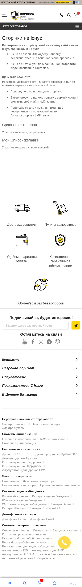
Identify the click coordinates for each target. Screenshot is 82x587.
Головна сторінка (22, 115)
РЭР (18, 454)
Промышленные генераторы (60, 485)
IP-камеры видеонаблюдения (22, 500)
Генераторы (10, 481)
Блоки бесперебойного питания (24, 542)
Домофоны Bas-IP (42, 519)
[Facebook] (33, 341)
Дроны (6, 454)
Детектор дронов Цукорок (19, 458)
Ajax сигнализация (52, 439)
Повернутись (19, 91)
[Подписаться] (75, 325)
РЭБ (28, 454)
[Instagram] (41, 341)
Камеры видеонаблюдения (50, 496)
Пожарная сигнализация (19, 443)
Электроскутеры (13, 428)
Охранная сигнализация (19, 439)
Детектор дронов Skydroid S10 (56, 454)
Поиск (69, 15)
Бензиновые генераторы (19, 485)
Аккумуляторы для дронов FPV (23, 470)
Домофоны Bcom (14, 519)
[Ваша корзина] (76, 15)
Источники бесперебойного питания (27, 538)
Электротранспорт (15, 424)
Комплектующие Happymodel (22, 466)
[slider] (41, 2)
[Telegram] (49, 341)
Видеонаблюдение (15, 496)
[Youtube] (24, 341)
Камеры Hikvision (14, 508)
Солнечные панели (15, 530)
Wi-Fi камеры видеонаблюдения (24, 504)
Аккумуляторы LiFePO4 (18, 554)
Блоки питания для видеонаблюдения (28, 546)
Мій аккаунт (45, 115)
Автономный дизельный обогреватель (28, 558)
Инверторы (40, 530)
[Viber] (57, 341)
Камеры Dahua (61, 504)
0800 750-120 (61, 15)
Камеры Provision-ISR (45, 508)
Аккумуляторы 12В (15, 550)
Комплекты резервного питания (24, 534)
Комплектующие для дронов (21, 462)
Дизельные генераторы (39, 481)
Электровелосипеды (46, 424)
